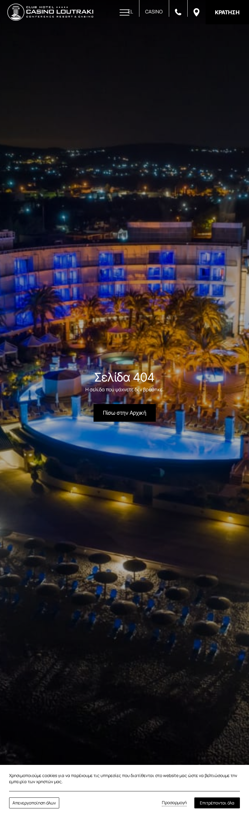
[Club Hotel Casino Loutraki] (50, 12)
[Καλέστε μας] (178, 11)
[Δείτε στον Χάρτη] (196, 12)
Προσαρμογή (174, 802)
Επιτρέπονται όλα (217, 803)
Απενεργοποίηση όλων (34, 803)
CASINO (154, 11)
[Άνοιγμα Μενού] (124, 12)
